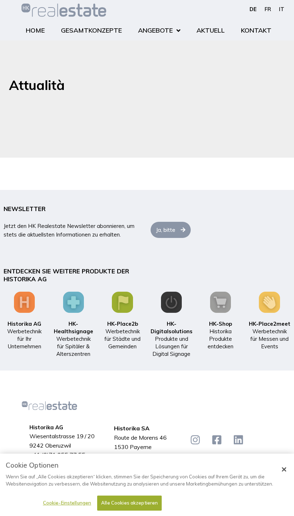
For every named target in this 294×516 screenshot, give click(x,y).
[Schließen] (284, 469)
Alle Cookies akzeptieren (129, 503)
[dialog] (147, 485)
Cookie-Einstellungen (67, 503)
